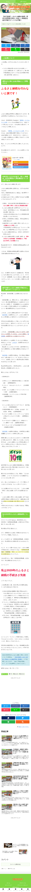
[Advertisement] (15, 689)
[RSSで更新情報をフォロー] (22, 721)
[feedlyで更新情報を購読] (8, 721)
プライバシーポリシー (22, 885)
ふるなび (14, 342)
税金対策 (16, 674)
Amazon (16, 162)
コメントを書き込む (15, 864)
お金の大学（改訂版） (18, 157)
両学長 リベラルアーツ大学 (16, 131)
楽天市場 (16, 164)
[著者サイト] (8, 718)
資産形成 (22, 674)
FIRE (11, 674)
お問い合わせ (15, 887)
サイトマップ (8, 885)
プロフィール (22, 883)
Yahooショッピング (18, 167)
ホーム (8, 883)
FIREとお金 (5, 674)
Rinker (18, 159)
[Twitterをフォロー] (22, 718)
